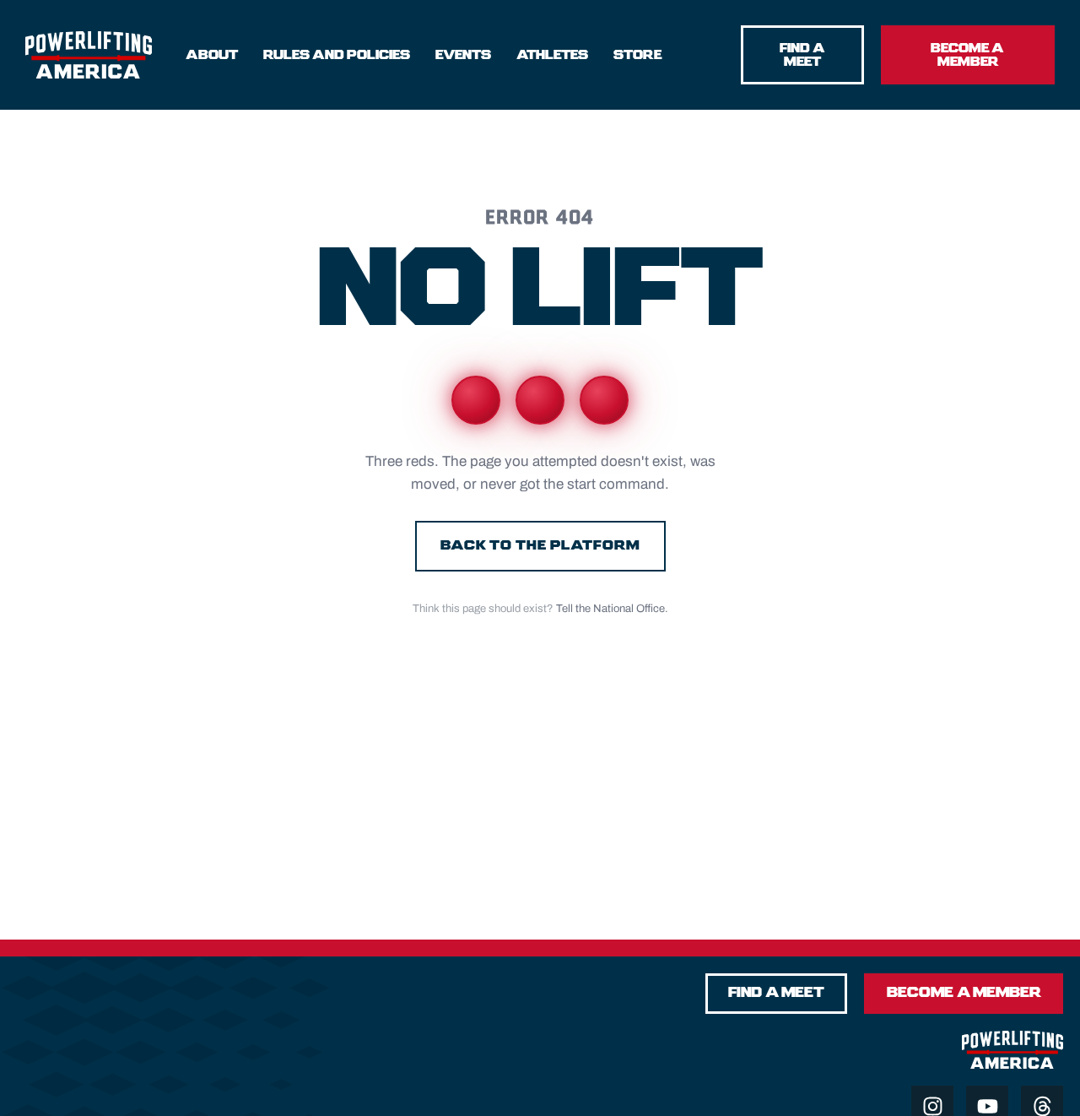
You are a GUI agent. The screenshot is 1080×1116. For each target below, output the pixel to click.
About (212, 55)
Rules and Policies (336, 55)
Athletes (552, 55)
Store (637, 55)
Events (463, 55)
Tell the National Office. (612, 609)
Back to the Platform (540, 546)
